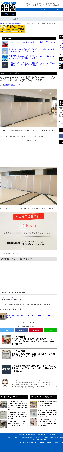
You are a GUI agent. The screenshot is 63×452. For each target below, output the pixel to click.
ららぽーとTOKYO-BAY (22, 86)
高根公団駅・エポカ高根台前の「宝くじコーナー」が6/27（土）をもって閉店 (47, 403)
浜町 (15, 86)
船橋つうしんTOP (4, 23)
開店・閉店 (43, 9)
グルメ (29, 12)
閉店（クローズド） (19, 23)
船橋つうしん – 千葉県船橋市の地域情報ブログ (43, 442)
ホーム (29, 9)
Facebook (21, 330)
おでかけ (44, 12)
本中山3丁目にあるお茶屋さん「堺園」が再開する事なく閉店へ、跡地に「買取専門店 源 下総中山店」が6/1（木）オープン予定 (17, 405)
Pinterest (36, 330)
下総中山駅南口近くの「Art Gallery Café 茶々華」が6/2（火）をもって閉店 (16, 423)
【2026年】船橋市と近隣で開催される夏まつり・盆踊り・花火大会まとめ (32, 42)
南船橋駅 (12, 86)
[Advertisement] (28, 153)
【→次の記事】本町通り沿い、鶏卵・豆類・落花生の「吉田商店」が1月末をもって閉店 (33, 353)
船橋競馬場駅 (6, 86)
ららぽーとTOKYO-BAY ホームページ (14, 297)
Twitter (7, 330)
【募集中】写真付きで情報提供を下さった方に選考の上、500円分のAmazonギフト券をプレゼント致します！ (33, 368)
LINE (50, 330)
